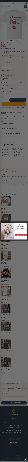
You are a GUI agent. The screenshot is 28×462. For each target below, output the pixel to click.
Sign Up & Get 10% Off (20, 235)
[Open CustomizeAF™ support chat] (25, 459)
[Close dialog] (26, 223)
